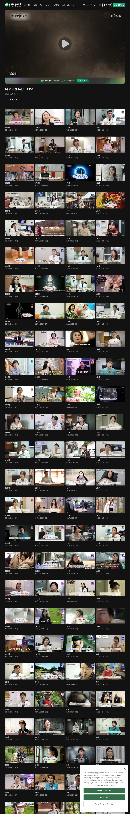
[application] (65, 44)
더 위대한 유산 (14, 89)
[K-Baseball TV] (87, 5)
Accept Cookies (104, 790)
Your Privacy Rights (104, 804)
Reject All (104, 797)
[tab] (13, 99)
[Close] (125, 769)
